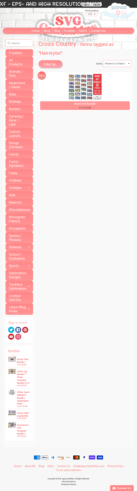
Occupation (17, 228)
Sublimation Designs (17, 275)
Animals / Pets (16, 74)
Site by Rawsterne (68, 481)
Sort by (99, 63)
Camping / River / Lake (16, 120)
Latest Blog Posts (17, 309)
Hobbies (15, 180)
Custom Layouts (14, 134)
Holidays (15, 188)
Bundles (15, 109)
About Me (30, 466)
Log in (86, 5)
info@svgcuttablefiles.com (88, 466)
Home (36, 31)
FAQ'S (83, 31)
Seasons (15, 247)
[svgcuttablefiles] (41, 14)
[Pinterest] (25, 330)
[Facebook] (18, 330)
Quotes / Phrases (15, 238)
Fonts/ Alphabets (16, 164)
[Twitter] (11, 330)
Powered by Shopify (68, 484)
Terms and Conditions (68, 470)
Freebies (70, 31)
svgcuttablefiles (68, 478)
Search (18, 466)
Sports (14, 266)
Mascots (15, 202)
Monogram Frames (17, 219)
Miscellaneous (19, 210)
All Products (15, 62)
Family (14, 154)
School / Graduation (17, 256)
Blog (57, 31)
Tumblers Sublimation (17, 286)
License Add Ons (15, 298)
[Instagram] (18, 337)
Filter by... (50, 64)
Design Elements (16, 145)
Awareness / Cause (17, 85)
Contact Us (98, 31)
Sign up (96, 5)
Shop (47, 31)
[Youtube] (11, 337)
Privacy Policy (115, 466)
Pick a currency (92, 10)
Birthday (15, 102)
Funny (13, 173)
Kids (12, 195)
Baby (12, 94)
